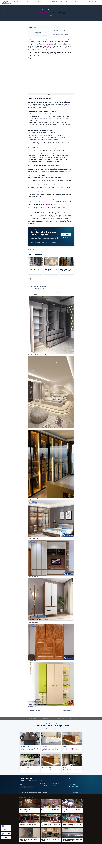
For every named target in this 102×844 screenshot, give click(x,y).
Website (30, 787)
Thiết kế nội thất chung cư (66, 1)
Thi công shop (42, 783)
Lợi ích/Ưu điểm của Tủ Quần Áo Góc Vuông (38, 32)
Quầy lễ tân (42, 781)
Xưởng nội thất (42, 786)
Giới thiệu (26, 1)
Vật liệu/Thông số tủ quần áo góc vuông (38, 33)
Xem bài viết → (31, 272)
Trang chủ (19, 1)
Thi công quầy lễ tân (45, 748)
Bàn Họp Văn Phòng (25, 746)
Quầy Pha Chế (66, 746)
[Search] (14, 2)
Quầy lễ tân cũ (32, 284)
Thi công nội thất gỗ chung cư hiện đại (37, 281)
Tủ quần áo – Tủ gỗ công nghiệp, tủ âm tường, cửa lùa (51, 9)
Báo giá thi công (56, 783)
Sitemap (54, 785)
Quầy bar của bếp (33, 279)
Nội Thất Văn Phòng (25, 767)
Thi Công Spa (66, 767)
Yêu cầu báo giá (66, 237)
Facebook (22, 787)
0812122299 (75, 784)
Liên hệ (54, 781)
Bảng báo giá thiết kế (93, 1)
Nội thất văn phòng (43, 785)
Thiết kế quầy (78, 1)
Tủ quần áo (44, 12)
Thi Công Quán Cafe (46, 767)
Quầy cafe (65, 748)
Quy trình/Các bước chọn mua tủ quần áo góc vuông (40, 35)
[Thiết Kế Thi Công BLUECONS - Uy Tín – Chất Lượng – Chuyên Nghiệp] (6, 2)
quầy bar (72, 748)
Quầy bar (33, 1)
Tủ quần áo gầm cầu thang (66, 710)
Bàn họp (22, 748)
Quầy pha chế (42, 780)
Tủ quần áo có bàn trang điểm (36, 710)
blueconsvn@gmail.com (74, 786)
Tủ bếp (85, 1)
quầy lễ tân (26, 769)
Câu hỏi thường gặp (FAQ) (56, 33)
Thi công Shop (55, 1)
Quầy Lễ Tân (45, 746)
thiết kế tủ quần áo (44, 204)
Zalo (26, 787)
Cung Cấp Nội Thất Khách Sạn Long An (37, 288)
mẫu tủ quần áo (46, 46)
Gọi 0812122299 (66, 234)
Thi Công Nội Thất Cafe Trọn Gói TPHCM (38, 286)
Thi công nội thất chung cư (44, 1)
